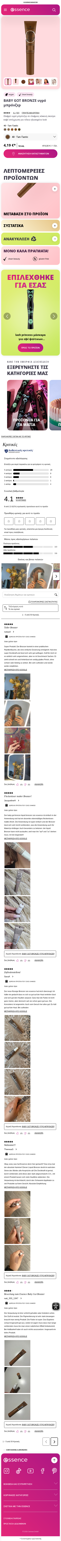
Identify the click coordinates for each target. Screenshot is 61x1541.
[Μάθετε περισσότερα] (54, 238)
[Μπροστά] (53, 316)
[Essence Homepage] (20, 10)
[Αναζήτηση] (53, 9)
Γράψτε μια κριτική (30, 113)
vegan (11, 94)
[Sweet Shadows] (8, 129)
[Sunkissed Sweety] (12, 129)
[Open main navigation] (5, 10)
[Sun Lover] (19, 129)
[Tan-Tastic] (5, 129)
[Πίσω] (7, 316)
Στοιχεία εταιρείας (12, 1518)
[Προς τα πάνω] (54, 1460)
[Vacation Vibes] (15, 129)
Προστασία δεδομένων (15, 1523)
